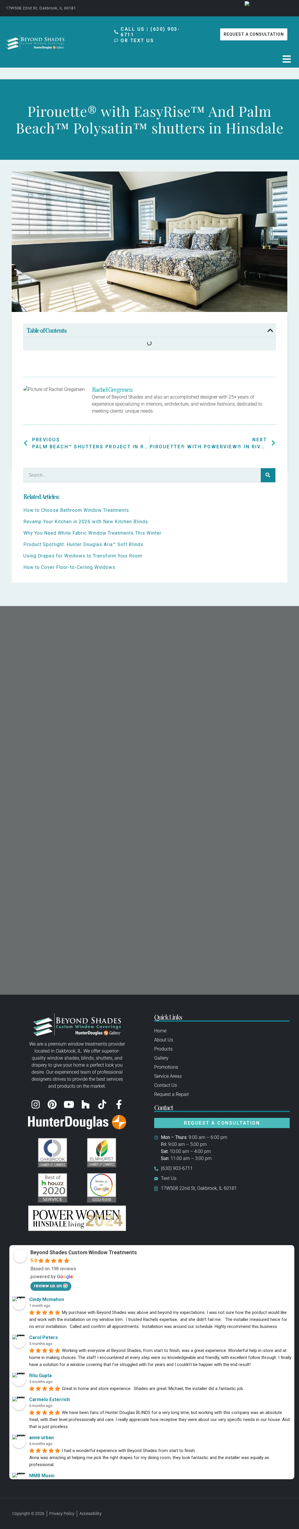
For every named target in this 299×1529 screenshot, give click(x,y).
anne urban (41, 1437)
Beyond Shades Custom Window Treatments (83, 1252)
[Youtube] (69, 1104)
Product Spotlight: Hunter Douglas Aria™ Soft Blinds (83, 544)
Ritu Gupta (40, 1375)
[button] (286, 59)
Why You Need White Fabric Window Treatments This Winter (92, 533)
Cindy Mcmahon (46, 1299)
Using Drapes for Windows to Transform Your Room (82, 556)
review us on (48, 1285)
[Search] (268, 475)
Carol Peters (43, 1337)
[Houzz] (85, 1104)
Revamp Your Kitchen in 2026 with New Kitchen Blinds (85, 521)
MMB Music (42, 1475)
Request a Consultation (222, 1123)
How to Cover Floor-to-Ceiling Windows (69, 567)
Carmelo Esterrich (49, 1399)
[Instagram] (35, 1104)
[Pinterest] (52, 1104)
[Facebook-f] (119, 1104)
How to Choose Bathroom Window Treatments (76, 510)
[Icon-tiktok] (102, 1104)
